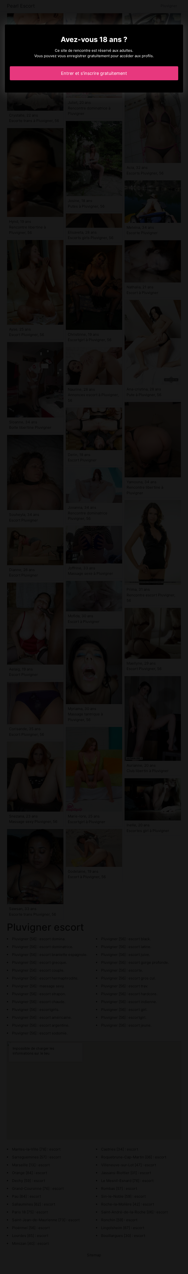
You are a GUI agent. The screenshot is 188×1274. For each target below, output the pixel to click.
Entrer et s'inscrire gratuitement (94, 73)
